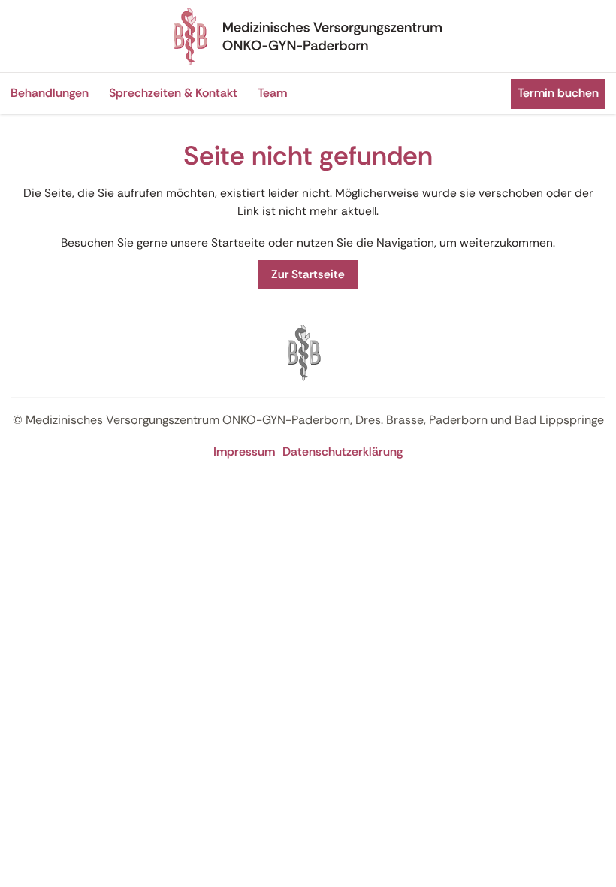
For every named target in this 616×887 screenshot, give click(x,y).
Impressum (244, 451)
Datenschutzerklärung (342, 451)
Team (272, 93)
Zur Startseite (308, 274)
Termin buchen (558, 93)
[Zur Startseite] (308, 36)
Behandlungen (50, 93)
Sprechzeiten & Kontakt (173, 93)
